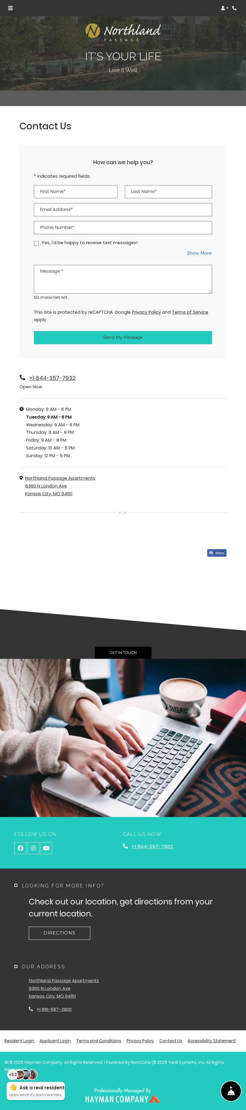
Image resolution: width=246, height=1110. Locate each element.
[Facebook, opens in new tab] (20, 848)
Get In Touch (123, 652)
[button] (224, 8)
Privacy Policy (146, 312)
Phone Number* (57, 227)
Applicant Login (55, 1041)
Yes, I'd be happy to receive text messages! (90, 243)
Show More (199, 253)
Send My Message (123, 337)
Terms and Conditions (98, 1041)
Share (219, 552)
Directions (60, 933)
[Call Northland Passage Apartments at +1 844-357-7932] (235, 8)
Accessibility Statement (212, 1041)
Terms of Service (190, 312)
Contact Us (170, 1041)
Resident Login (19, 1041)
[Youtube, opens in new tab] (46, 848)
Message (51, 271)
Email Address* (56, 209)
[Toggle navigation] (10, 8)
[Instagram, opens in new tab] (33, 848)
